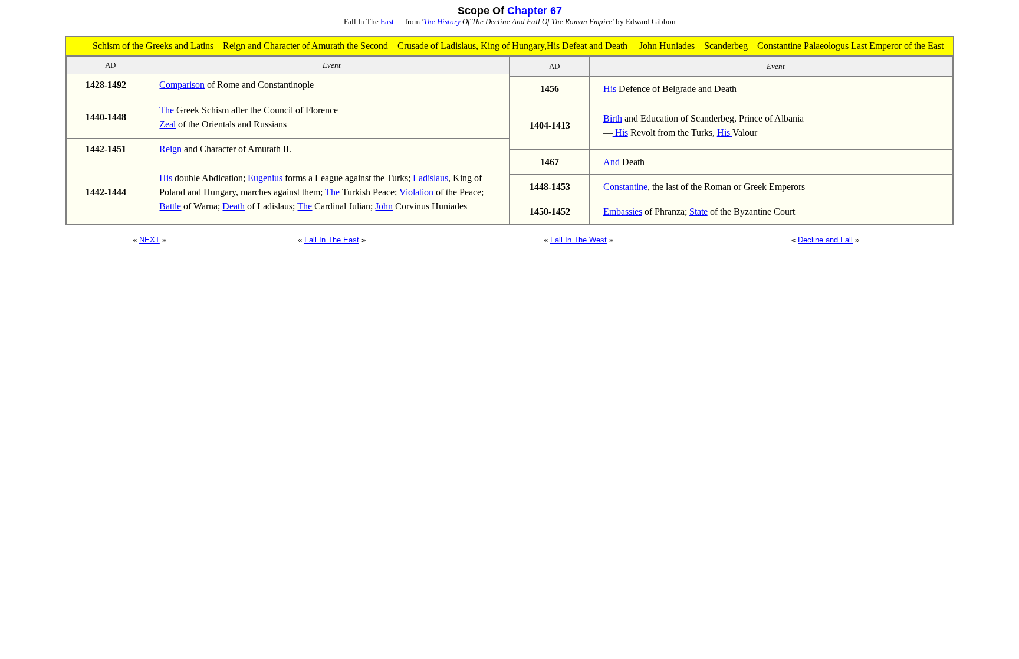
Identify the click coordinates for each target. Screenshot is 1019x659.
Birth (612, 118)
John (384, 206)
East (387, 21)
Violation (416, 192)
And (611, 162)
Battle (170, 206)
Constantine (625, 187)
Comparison (182, 85)
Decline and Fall (825, 239)
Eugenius (265, 178)
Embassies (622, 211)
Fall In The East (331, 239)
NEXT (149, 239)
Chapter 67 (534, 11)
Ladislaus (430, 178)
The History (442, 21)
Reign (170, 149)
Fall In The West (578, 239)
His (165, 178)
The (166, 110)
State (698, 211)
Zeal (167, 124)
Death (233, 206)
